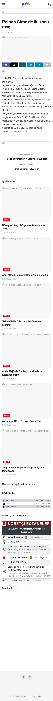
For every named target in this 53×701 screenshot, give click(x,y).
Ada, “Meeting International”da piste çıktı (25, 275)
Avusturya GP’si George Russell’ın (21, 421)
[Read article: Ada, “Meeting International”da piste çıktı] (26, 254)
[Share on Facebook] (6, 64)
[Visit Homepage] (26, 4)
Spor (6, 219)
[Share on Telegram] (31, 64)
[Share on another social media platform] (47, 64)
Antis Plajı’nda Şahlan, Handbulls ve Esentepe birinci (22, 372)
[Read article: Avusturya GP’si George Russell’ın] (26, 400)
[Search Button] (49, 4)
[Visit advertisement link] (26, 15)
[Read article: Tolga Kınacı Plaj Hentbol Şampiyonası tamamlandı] (26, 446)
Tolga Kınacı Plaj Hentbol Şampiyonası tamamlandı (23, 469)
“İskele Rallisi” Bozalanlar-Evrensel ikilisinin (21, 323)
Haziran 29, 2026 (9, 233)
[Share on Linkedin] (39, 64)
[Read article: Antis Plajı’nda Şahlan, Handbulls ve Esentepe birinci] (26, 350)
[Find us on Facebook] (23, 677)
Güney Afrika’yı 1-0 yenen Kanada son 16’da (23, 226)
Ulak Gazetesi (21, 696)
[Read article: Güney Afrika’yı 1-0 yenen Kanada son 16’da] (26, 204)
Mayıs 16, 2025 (8, 32)
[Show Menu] (3, 4)
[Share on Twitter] (14, 64)
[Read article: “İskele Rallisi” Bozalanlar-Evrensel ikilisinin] (26, 300)
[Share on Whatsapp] (22, 64)
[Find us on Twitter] (29, 677)
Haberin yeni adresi (35, 696)
